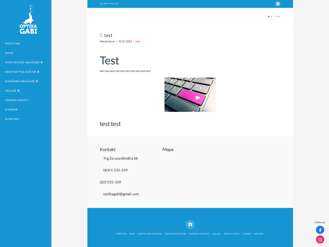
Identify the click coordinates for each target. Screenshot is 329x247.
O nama (247, 234)
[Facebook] (278, 4)
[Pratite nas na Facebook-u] (320, 230)
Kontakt (259, 234)
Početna (121, 234)
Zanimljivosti (232, 234)
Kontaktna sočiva (175, 234)
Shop (132, 234)
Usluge (216, 234)
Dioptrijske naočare (150, 234)
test (278, 16)
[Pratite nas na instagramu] (320, 239)
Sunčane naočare (199, 234)
